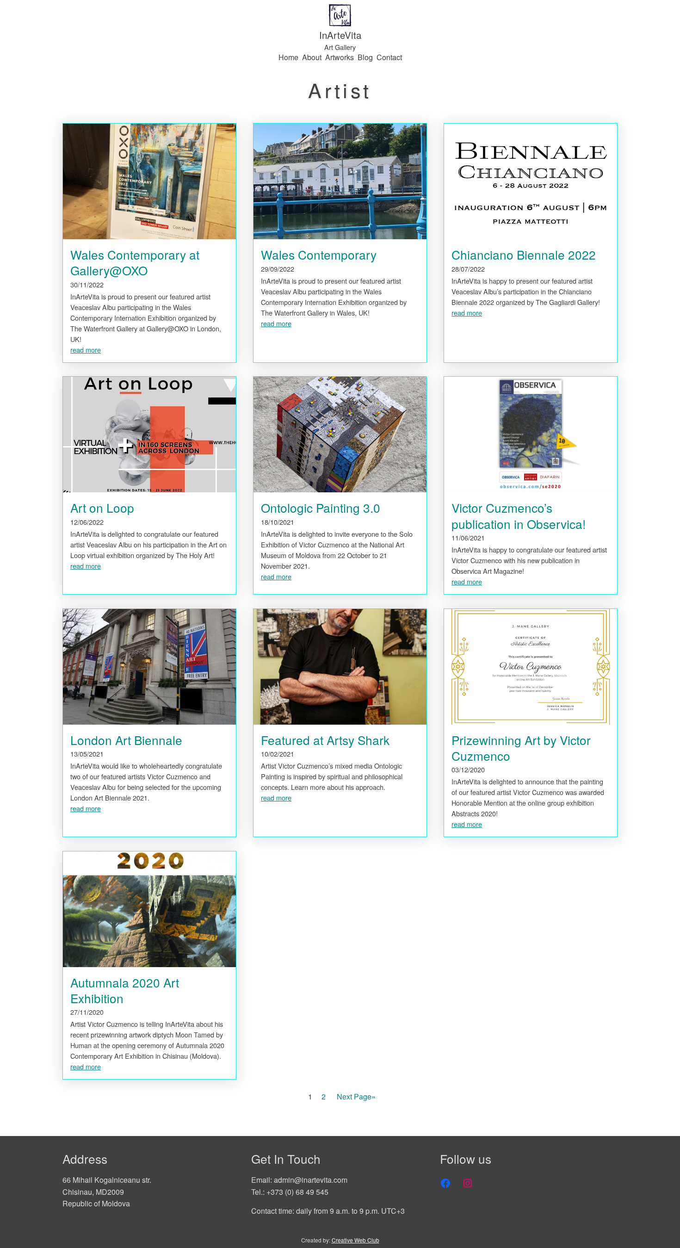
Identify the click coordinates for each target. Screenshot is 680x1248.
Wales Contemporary (319, 254)
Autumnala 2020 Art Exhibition (124, 990)
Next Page (356, 1096)
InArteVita (340, 35)
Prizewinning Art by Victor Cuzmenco (521, 748)
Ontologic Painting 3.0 (320, 507)
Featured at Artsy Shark (325, 740)
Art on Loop (102, 507)
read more (85, 349)
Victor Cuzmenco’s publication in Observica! (518, 515)
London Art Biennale (126, 740)
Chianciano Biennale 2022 (523, 254)
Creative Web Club (355, 1240)
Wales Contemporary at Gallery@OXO (134, 262)
